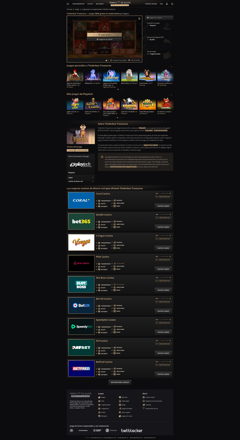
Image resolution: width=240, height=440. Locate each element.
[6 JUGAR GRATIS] (93, 103)
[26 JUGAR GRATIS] (129, 103)
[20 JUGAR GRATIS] (147, 103)
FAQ (161, 4)
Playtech (142, 128)
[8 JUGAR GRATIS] (75, 103)
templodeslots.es (123, 437)
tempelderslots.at (96, 437)
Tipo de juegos (151, 51)
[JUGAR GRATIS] (75, 75)
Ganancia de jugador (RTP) (155, 37)
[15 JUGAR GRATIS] (93, 75)
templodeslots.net (149, 437)
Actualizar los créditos (120, 60)
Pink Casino (102, 256)
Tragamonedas (78, 4)
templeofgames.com (109, 437)
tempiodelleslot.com (136, 437)
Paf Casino (102, 340)
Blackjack (100, 4)
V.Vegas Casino (104, 235)
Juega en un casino (155, 18)
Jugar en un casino (151, 145)
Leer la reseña (135, 60)
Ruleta (90, 4)
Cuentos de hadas (160, 130)
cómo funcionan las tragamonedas (123, 167)
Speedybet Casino (106, 319)
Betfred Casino (104, 361)
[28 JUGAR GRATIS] (129, 75)
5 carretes (149, 130)
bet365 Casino (104, 214)
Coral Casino (103, 193)
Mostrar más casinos (120, 382)
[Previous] (169, 67)
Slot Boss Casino (105, 277)
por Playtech (124, 14)
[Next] (171, 67)
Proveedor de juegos (153, 23)
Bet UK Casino (104, 298)
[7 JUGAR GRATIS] (165, 75)
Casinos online (151, 4)
